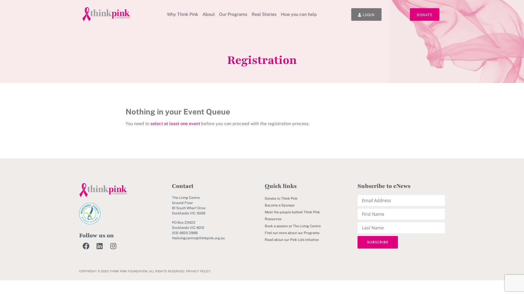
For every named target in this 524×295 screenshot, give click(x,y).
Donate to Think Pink (281, 198)
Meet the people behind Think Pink (292, 212)
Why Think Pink (182, 14)
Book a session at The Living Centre (293, 226)
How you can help (299, 14)
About (209, 14)
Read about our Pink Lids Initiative (292, 240)
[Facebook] (86, 246)
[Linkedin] (99, 246)
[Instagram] (113, 246)
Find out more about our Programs (292, 233)
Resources (273, 219)
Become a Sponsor (280, 205)
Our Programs (233, 14)
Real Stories (264, 14)
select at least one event (175, 123)
